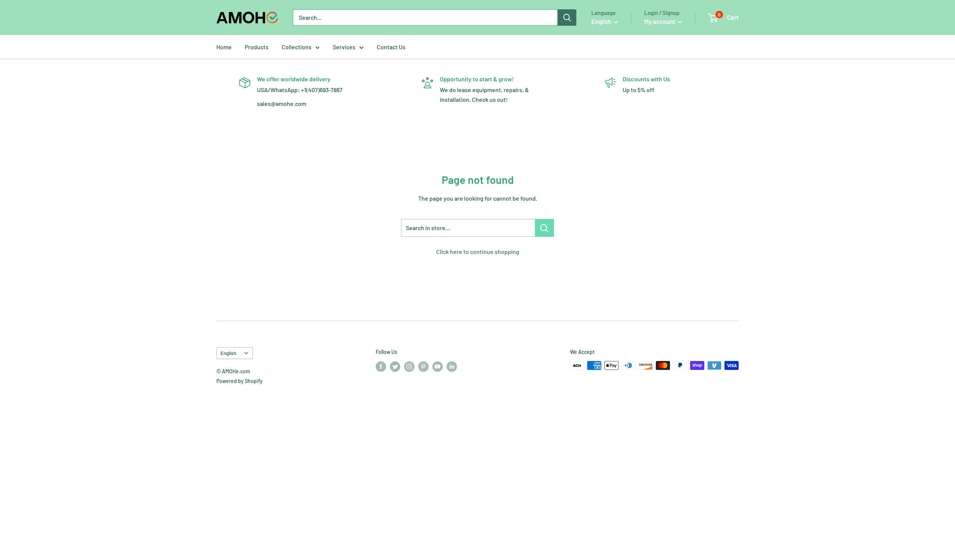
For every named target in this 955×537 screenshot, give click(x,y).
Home (224, 46)
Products (257, 46)
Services (344, 46)
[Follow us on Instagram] (409, 366)
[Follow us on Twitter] (395, 366)
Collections (296, 46)
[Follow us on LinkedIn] (452, 366)
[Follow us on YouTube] (437, 366)
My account (660, 21)
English (228, 353)
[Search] (567, 17)
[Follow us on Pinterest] (423, 366)
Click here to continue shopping (477, 251)
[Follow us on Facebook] (381, 366)
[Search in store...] (544, 228)
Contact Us (391, 46)
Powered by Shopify (239, 381)
